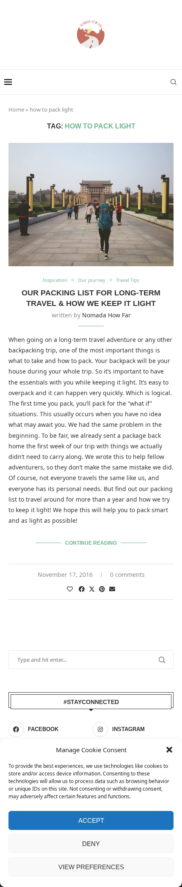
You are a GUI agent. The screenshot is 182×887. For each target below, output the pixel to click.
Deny (91, 843)
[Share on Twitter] (92, 589)
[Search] (173, 82)
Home (16, 109)
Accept (91, 820)
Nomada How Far (106, 315)
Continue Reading (91, 543)
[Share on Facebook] (82, 589)
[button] (169, 749)
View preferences (91, 867)
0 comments (127, 574)
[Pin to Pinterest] (102, 589)
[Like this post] (70, 589)
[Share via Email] (112, 589)
